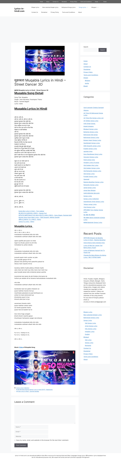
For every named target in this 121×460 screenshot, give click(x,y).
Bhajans (87, 80)
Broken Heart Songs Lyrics (92, 140)
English (87, 334)
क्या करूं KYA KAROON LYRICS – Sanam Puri (33, 213)
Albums (86, 110)
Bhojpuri (94, 7)
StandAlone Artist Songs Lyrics (94, 201)
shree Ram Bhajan (90, 190)
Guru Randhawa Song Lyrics (93, 154)
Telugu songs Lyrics (90, 204)
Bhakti (105, 1)
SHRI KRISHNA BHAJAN (92, 193)
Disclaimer (64, 1)
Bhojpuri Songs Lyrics (91, 129)
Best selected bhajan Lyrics (50, 7)
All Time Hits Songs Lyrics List (93, 118)
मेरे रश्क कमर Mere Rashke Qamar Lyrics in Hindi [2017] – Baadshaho (34, 389)
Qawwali (86, 179)
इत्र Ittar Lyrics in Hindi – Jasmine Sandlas (27, 391)
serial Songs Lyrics (90, 187)
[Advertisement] (60, 28)
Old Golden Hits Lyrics (91, 165)
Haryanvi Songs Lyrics (91, 157)
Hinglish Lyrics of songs (91, 162)
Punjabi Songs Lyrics (90, 176)
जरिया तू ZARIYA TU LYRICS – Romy (30, 219)
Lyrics (27, 90)
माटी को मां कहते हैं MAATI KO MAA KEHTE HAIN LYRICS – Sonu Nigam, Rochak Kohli (45, 215)
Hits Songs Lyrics (90, 329)
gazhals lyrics (88, 151)
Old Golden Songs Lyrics (92, 168)
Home (41, 1)
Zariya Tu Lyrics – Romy (26, 221)
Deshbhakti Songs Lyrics (92, 143)
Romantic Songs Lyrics (91, 185)
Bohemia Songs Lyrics (91, 132)
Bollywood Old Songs (91, 135)
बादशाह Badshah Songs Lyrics (93, 222)
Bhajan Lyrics (35, 7)
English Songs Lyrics (90, 148)
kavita (87, 83)
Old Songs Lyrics (89, 174)
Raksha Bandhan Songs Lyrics (93, 182)
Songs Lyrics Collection (22, 388)
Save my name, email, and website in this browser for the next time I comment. (42, 440)
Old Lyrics (88, 340)
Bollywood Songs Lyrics (68, 7)
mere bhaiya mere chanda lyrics (94, 243)
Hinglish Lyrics (89, 331)
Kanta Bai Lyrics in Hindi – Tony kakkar (31, 211)
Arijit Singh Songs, (90, 123)
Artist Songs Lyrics (91, 326)
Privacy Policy (73, 1)
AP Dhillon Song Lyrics (91, 121)
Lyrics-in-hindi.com (19, 9)
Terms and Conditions (86, 1)
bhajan (96, 1)
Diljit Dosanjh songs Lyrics (92, 146)
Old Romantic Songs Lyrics (92, 171)
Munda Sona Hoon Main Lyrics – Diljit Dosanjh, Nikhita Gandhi (39, 217)
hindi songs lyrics (89, 160)
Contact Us (55, 1)
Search (86, 47)
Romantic (88, 345)
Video (21, 347)
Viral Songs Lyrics (89, 207)
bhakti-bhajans (89, 126)
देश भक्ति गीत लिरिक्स (89, 215)
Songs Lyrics (82, 7)
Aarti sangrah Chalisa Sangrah (94, 107)
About (47, 1)
